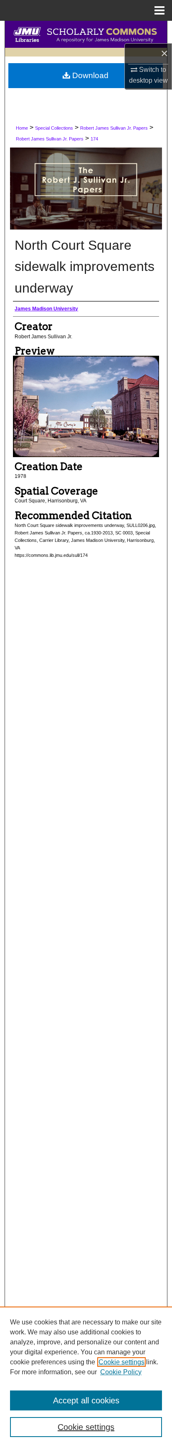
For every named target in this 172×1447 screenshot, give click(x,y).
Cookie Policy (121, 1372)
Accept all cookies (86, 1400)
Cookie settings (121, 1362)
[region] (86, 1377)
